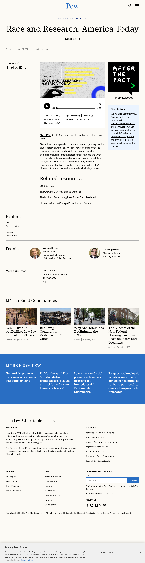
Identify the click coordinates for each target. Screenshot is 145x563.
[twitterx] (16, 67)
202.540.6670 (49, 278)
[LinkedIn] (96, 505)
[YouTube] (104, 505)
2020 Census (47, 185)
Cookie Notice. (27, 560)
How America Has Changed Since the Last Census (65, 203)
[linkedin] (12, 67)
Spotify (130, 136)
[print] (25, 67)
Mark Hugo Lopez (111, 249)
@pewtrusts (119, 126)
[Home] (30, 420)
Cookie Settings (108, 552)
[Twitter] (100, 505)
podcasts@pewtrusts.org (123, 123)
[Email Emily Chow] (44, 281)
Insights (10, 471)
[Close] (140, 553)
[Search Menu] (130, 5)
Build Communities (38, 300)
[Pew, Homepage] (72, 6)
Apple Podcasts (118, 136)
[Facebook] (87, 505)
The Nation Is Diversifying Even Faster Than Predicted (68, 197)
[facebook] (7, 67)
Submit (133, 480)
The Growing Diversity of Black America (60, 191)
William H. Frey (50, 247)
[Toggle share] (137, 60)
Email (87, 476)
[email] (20, 67)
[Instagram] (91, 505)
